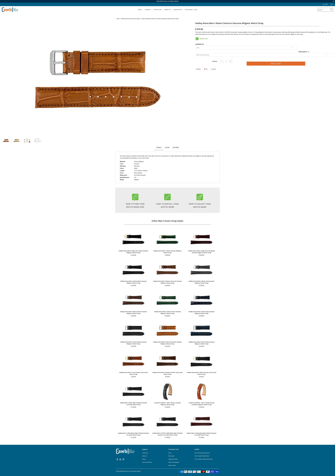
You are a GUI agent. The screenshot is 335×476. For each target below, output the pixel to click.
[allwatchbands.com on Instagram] (120, 459)
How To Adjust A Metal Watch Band (203, 459)
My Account (171, 456)
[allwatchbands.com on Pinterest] (123, 459)
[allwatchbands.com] (10, 9)
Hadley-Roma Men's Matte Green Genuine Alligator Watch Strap (167, 312)
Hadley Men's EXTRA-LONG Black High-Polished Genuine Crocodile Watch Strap (167, 434)
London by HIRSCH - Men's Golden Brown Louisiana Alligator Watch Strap (201, 403)
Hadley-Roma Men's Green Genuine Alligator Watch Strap (167, 251)
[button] (141, 10)
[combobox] (325, 10)
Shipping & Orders (173, 459)
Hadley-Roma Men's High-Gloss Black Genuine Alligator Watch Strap (133, 251)
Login (326, 4)
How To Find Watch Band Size (202, 453)
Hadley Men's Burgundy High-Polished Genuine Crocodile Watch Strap (201, 434)
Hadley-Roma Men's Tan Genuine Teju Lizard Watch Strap (133, 373)
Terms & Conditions (147, 462)
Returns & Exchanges (173, 462)
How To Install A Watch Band (202, 456)
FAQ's (169, 453)
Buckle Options (303, 51)
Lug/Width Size (199, 44)
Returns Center (172, 465)
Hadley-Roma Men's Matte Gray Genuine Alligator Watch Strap (201, 282)
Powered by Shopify (135, 471)
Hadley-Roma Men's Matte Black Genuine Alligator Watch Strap (133, 282)
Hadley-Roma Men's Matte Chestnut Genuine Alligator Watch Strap (229, 23)
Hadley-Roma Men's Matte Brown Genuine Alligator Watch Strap (133, 312)
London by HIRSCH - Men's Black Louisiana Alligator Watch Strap (167, 403)
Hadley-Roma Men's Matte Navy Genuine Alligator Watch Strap (202, 312)
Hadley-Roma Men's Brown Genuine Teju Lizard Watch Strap (167, 373)
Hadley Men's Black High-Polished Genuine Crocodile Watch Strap (133, 403)
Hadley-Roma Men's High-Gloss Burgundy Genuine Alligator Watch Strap (201, 251)
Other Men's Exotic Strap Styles (167, 220)
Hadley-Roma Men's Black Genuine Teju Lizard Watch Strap (201, 373)
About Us (144, 456)
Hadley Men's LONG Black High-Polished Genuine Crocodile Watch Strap (133, 434)
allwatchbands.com (125, 471)
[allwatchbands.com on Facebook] (117, 459)
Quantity (214, 61)
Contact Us (145, 453)
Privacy (144, 459)
